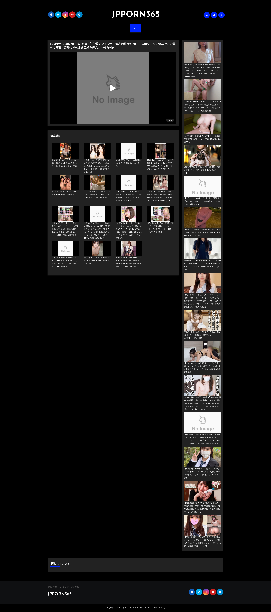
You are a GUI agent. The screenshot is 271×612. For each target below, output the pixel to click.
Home (135, 28)
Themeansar (157, 607)
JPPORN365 (135, 15)
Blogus (143, 607)
